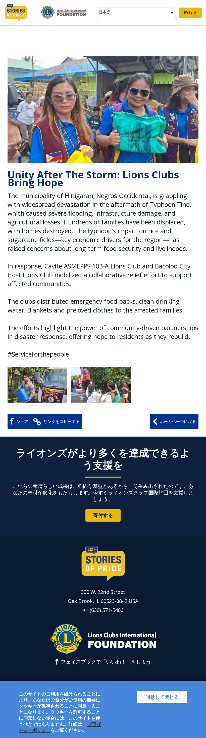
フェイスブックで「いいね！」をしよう (103, 661)
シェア (19, 421)
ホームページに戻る (178, 421)
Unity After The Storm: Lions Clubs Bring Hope (93, 178)
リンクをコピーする (61, 421)
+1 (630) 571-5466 (103, 610)
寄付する (190, 12)
